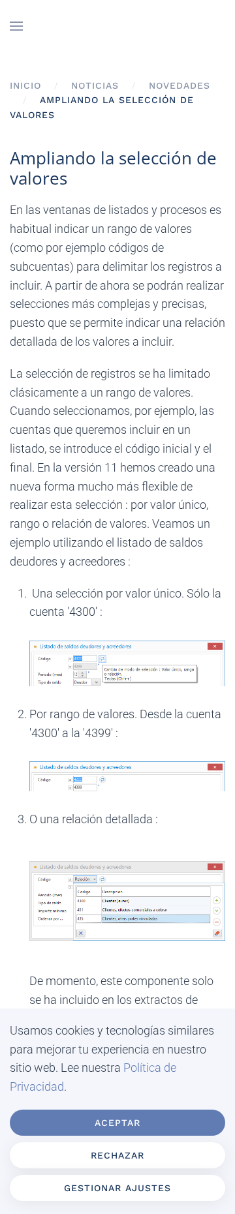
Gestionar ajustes (117, 1188)
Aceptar (117, 1122)
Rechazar (117, 1155)
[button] (16, 26)
